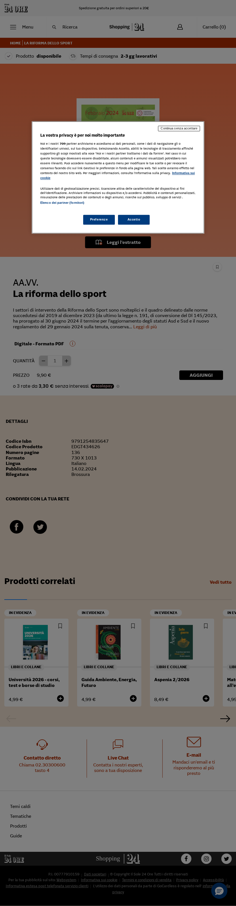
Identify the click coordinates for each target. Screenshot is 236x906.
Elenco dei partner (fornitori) (62, 202)
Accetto (133, 219)
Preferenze (99, 219)
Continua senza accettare (179, 128)
